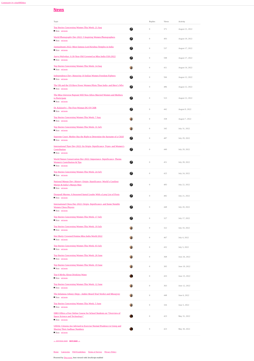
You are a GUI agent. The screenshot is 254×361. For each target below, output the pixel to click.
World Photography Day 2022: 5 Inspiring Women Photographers (84, 37)
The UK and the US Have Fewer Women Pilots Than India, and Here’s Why (89, 85)
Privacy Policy (110, 352)
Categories (65, 352)
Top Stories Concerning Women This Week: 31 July (78, 127)
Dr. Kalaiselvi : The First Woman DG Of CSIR (75, 107)
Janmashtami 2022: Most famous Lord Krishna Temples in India (84, 47)
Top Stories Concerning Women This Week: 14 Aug (78, 66)
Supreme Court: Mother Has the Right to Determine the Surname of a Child (89, 136)
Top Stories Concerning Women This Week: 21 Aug (78, 27)
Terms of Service (95, 352)
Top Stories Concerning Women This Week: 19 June (78, 265)
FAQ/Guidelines (79, 352)
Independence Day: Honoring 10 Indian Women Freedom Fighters (85, 75)
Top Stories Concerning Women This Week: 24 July (78, 172)
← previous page (61, 341)
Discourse (68, 358)
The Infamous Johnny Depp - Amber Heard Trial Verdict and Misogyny (87, 294)
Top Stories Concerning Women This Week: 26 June (78, 255)
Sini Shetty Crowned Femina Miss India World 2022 (78, 236)
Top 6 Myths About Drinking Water (70, 274)
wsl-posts (64, 31)
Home (56, 352)
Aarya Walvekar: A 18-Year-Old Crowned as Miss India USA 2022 (85, 56)
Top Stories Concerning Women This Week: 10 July (78, 226)
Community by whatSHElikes (13, 3)
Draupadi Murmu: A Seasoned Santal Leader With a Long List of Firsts (86, 194)
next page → (74, 341)
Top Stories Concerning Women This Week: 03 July (78, 245)
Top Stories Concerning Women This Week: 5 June (77, 303)
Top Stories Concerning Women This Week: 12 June (78, 284)
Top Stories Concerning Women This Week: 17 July (78, 217)
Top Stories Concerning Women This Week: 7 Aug (77, 117)
